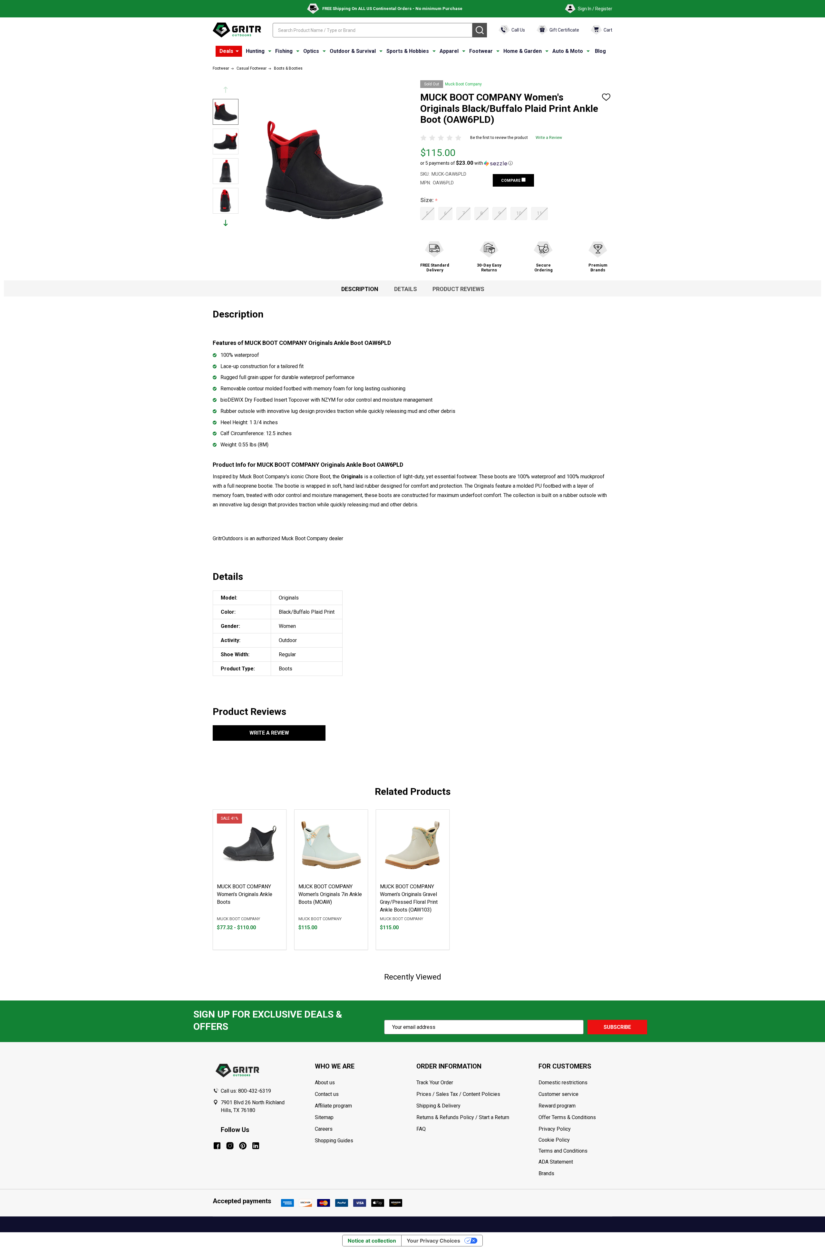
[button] (466, 163)
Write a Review (549, 137)
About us (325, 1082)
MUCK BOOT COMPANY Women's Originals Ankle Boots (244, 894)
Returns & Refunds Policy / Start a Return (462, 1117)
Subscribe (617, 1027)
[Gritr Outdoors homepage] (237, 30)
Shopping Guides (334, 1140)
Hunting (255, 51)
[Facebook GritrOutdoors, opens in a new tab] (217, 1146)
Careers (324, 1129)
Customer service (558, 1094)
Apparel (449, 51)
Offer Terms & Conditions (567, 1117)
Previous (225, 89)
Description (359, 289)
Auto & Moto (567, 51)
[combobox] (372, 30)
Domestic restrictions (563, 1082)
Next (225, 223)
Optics (311, 51)
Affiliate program (333, 1106)
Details (405, 289)
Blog (600, 51)
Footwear (481, 51)
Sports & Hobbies (407, 51)
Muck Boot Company (463, 84)
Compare (511, 180)
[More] (237, 51)
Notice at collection (372, 1240)
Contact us (327, 1094)
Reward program (557, 1106)
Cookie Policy (575, 1140)
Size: (429, 200)
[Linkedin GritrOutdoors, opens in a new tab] (256, 1146)
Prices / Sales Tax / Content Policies (458, 1094)
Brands (546, 1173)
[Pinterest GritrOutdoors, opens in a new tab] (243, 1146)
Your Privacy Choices (433, 1240)
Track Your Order (434, 1082)
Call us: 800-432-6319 (246, 1091)
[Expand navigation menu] (269, 51)
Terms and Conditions (575, 1151)
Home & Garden (522, 51)
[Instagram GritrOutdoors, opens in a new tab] (230, 1146)
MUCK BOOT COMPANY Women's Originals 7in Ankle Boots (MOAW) (330, 894)
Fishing (284, 51)
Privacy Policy (575, 1129)
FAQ (421, 1129)
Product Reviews (458, 289)
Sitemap (324, 1117)
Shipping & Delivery (438, 1106)
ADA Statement (556, 1162)
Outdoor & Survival (353, 51)
